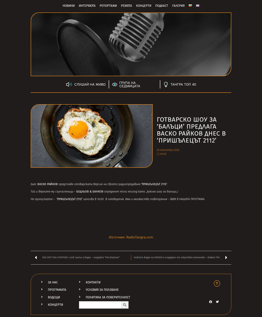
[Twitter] (217, 302)
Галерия (178, 6)
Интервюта (87, 6)
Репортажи (108, 6)
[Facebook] (210, 302)
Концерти (143, 6)
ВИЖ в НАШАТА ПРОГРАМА (187, 199)
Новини (69, 6)
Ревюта (126, 6)
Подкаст (161, 6)
